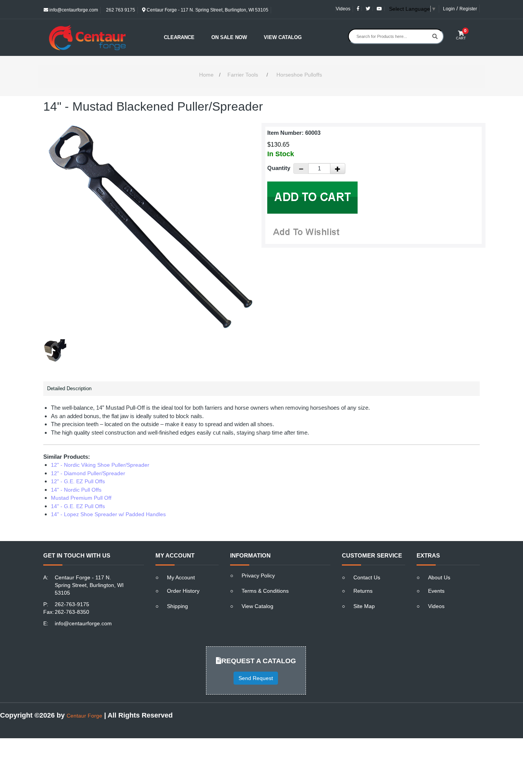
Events (436, 591)
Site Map (364, 606)
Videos (343, 8)
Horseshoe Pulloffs (299, 75)
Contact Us (366, 577)
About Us (439, 577)
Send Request (256, 678)
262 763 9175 (120, 10)
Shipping (177, 606)
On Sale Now (229, 37)
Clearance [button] (179, 37)
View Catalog (283, 37)
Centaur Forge (84, 716)
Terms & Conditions (265, 591)
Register (468, 8)
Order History (183, 591)
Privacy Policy (258, 575)
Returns (363, 591)
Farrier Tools (242, 75)
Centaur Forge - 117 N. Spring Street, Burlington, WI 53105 (206, 10)
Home (206, 75)
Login (449, 8)
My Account (181, 577)
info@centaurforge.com (73, 10)
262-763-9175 (72, 604)
